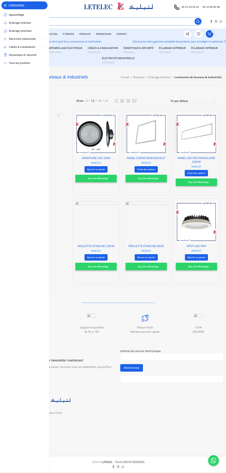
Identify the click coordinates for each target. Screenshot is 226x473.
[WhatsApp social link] (220, 21)
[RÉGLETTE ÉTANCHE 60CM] (146, 222)
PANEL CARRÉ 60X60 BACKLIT (146, 158)
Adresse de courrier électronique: (140, 351)
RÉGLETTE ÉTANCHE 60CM (146, 246)
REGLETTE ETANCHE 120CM (96, 246)
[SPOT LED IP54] (196, 222)
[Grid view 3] (128, 101)
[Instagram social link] (215, 21)
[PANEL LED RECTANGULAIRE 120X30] (196, 134)
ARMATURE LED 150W (96, 158)
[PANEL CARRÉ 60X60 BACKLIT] (146, 134)
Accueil (125, 77)
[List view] (116, 101)
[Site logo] (118, 7)
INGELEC (96, 162)
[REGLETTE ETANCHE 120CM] (96, 222)
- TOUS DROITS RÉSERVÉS (123, 462)
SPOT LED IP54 (196, 246)
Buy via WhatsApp (98, 178)
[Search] (198, 21)
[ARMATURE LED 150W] (96, 134)
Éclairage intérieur (159, 77)
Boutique (139, 77)
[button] (96, 169)
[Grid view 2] (122, 101)
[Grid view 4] (134, 101)
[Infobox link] (92, 324)
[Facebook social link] (211, 21)
